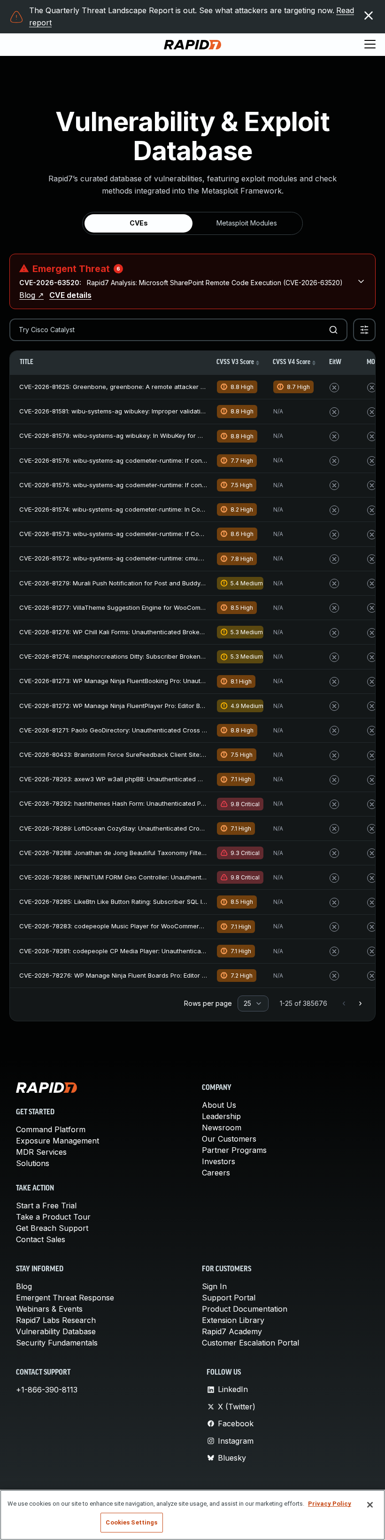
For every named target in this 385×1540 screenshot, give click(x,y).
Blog (24, 1286)
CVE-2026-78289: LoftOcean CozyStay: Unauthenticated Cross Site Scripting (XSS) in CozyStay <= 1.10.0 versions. (187, 828)
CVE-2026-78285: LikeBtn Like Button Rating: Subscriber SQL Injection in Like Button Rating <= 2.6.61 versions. (181, 901)
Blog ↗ (31, 295)
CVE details (70, 295)
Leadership (221, 1116)
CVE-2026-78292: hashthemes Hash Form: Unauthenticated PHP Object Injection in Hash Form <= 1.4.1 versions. (183, 803)
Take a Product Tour (53, 1216)
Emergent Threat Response (65, 1297)
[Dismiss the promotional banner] (369, 15)
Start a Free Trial (46, 1205)
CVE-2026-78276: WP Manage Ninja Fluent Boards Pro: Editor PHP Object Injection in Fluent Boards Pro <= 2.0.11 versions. (198, 975)
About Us (219, 1105)
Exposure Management (57, 1140)
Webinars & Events (49, 1309)
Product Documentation (244, 1309)
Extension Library (233, 1320)
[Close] (370, 1504)
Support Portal (228, 1297)
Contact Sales (40, 1239)
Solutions (32, 1163)
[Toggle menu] (370, 44)
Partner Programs (234, 1150)
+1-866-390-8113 (46, 1389)
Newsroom (221, 1127)
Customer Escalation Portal (250, 1342)
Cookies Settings (131, 1522)
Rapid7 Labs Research (56, 1320)
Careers (216, 1172)
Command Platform (50, 1129)
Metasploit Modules (246, 223)
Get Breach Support (52, 1228)
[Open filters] (364, 330)
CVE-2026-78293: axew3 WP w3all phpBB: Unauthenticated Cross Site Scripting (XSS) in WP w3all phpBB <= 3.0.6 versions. (201, 779)
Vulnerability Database (56, 1331)
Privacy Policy (329, 1503)
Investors (218, 1161)
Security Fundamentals (57, 1342)
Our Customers (229, 1138)
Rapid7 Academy (232, 1331)
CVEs (139, 223)
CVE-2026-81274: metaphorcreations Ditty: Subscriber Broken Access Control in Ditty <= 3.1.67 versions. (172, 656)
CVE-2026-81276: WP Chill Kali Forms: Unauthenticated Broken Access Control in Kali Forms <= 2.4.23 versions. (183, 632)
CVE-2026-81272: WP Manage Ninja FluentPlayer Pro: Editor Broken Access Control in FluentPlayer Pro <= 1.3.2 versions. (196, 705)
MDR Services (41, 1152)
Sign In (214, 1286)
